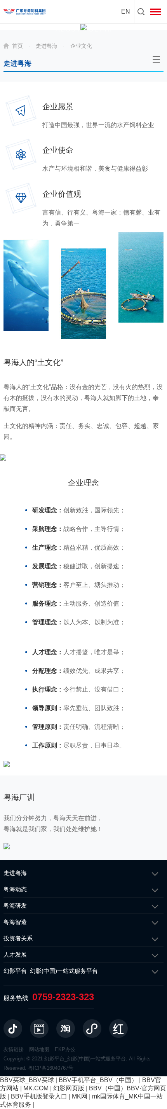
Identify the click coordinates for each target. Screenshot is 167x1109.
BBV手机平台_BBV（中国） (98, 1080)
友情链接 (13, 1049)
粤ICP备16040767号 (50, 1068)
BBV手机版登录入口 (39, 1096)
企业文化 (81, 46)
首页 (17, 46)
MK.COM (36, 1088)
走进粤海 (46, 46)
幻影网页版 (68, 1088)
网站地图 (39, 1049)
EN (125, 11)
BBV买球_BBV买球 (27, 1080)
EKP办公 (65, 1049)
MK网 (79, 1096)
